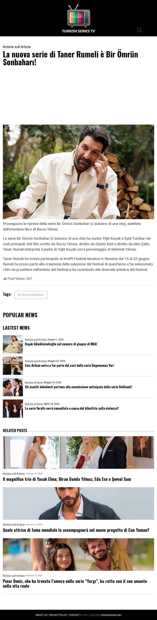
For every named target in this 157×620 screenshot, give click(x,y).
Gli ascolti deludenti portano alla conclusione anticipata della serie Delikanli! (78, 387)
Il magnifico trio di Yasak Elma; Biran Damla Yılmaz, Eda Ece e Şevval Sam (67, 479)
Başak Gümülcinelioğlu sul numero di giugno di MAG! (61, 344)
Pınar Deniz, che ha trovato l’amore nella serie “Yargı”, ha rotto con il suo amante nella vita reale (75, 583)
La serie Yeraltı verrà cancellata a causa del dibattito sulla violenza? (72, 408)
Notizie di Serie (34, 382)
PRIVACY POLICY (58, 615)
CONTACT (74, 615)
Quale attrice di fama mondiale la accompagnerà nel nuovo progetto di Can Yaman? (76, 530)
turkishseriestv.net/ (111, 615)
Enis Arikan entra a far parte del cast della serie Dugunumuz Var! (69, 365)
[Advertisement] (78, 96)
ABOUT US (41, 615)
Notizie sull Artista (17, 47)
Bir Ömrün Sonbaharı (31, 295)
